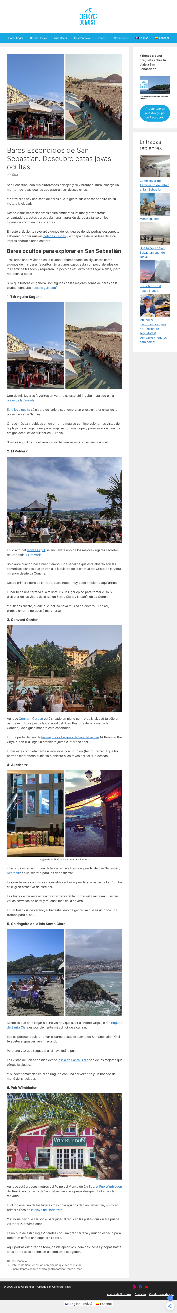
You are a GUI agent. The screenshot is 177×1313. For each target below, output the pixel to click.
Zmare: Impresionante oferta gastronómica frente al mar (46, 1269)
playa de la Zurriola (20, 400)
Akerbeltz (14, 873)
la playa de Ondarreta (47, 1210)
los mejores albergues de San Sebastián (70, 737)
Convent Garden (31, 718)
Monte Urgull (36, 550)
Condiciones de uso (161, 1294)
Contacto (140, 1294)
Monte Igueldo (150, 219)
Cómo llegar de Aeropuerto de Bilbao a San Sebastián (154, 185)
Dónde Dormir (38, 38)
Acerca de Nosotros (119, 1294)
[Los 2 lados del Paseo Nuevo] (155, 272)
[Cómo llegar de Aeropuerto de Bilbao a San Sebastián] (155, 167)
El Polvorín (34, 555)
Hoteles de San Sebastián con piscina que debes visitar (46, 1265)
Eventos (101, 38)
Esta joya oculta (18, 409)
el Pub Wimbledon (109, 1186)
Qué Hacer (60, 38)
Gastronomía (82, 38)
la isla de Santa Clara (73, 1060)
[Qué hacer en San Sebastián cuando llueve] (155, 234)
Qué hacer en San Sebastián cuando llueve (152, 252)
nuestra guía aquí (44, 287)
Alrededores (121, 38)
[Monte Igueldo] (155, 205)
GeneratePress (61, 1286)
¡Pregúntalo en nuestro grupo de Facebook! (155, 113)
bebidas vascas (54, 236)
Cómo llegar (15, 38)
